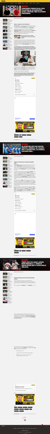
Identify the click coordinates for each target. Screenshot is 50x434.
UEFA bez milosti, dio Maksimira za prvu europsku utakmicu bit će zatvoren (10, 49)
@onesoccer (30, 355)
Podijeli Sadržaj (24, 6)
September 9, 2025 (28, 358)
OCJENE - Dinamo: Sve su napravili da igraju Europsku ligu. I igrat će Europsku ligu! (10, 21)
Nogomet (9, 19)
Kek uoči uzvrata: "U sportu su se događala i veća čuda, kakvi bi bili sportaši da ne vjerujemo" (10, 45)
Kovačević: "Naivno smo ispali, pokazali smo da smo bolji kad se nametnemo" (10, 28)
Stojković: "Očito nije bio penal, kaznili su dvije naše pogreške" (10, 31)
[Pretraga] (48, 1)
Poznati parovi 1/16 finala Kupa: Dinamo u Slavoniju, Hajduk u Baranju (10, 35)
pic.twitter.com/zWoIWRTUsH (30, 356)
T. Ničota (31, 421)
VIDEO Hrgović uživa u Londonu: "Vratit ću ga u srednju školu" (10, 42)
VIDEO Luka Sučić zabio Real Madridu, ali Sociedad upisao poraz (10, 24)
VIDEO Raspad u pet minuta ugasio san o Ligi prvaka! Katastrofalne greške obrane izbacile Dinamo (10, 38)
